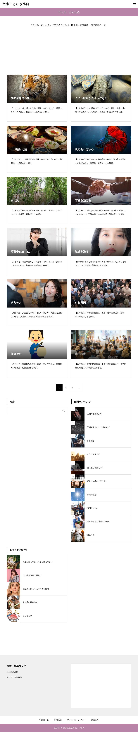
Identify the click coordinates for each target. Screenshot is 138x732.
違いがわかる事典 (14, 677)
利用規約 (58, 720)
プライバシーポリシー (76, 720)
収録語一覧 (44, 720)
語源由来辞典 (12, 672)
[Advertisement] (69, 48)
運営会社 (95, 720)
